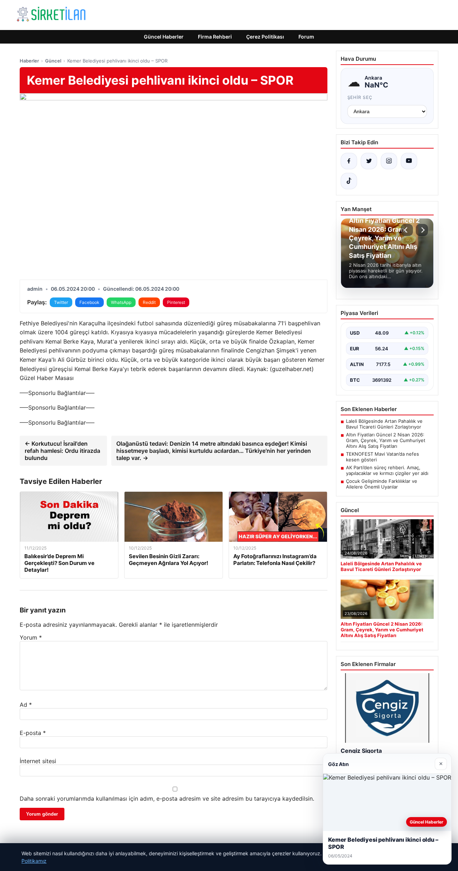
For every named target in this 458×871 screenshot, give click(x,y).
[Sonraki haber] (422, 230)
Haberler (29, 61)
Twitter (61, 302)
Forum (306, 37)
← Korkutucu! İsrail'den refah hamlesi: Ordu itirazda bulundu (62, 450)
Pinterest (176, 302)
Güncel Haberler (164, 37)
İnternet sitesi (38, 761)
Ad (26, 704)
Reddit (149, 302)
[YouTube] (409, 161)
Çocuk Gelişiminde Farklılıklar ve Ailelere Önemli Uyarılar (381, 484)
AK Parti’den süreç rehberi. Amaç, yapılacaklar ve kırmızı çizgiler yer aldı (387, 470)
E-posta (33, 732)
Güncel (53, 61)
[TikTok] (349, 181)
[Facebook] (349, 161)
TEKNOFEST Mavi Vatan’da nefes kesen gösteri (382, 456)
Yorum (31, 637)
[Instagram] (389, 161)
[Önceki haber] (407, 230)
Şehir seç (360, 97)
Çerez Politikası (265, 37)
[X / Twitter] (369, 161)
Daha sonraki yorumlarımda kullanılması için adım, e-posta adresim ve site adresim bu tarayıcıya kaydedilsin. (167, 798)
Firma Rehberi (215, 37)
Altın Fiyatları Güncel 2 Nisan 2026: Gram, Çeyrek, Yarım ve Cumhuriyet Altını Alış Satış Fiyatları (385, 440)
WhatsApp (121, 302)
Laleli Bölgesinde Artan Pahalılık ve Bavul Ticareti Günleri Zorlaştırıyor (384, 424)
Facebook (89, 302)
